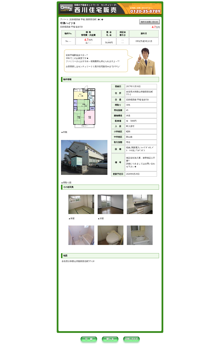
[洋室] (110, 216)
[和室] (81, 216)
